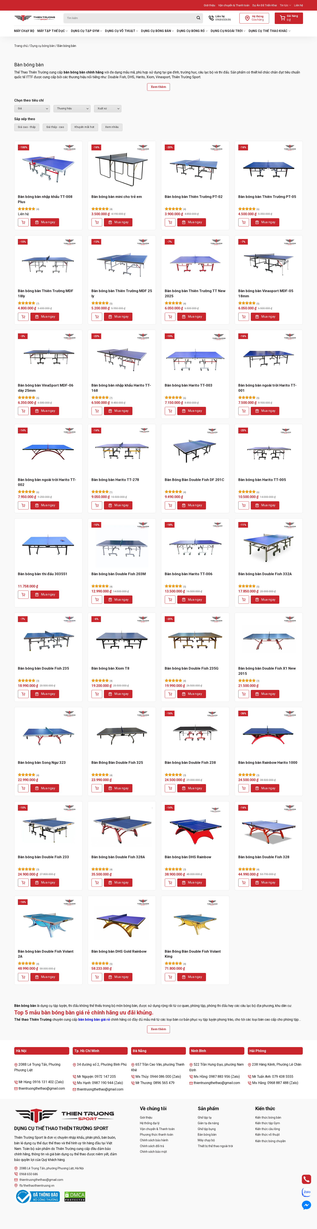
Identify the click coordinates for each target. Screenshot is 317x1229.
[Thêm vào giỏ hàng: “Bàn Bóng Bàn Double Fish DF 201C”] (170, 505)
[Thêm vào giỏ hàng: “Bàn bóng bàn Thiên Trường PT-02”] (170, 222)
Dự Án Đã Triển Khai (265, 5)
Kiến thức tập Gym (267, 1123)
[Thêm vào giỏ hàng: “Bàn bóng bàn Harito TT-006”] (170, 599)
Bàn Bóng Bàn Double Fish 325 (117, 762)
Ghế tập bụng (207, 1129)
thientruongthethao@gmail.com (41, 1179)
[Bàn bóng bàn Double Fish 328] (268, 828)
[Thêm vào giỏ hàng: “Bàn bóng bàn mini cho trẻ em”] (96, 222)
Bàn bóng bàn (207, 1134)
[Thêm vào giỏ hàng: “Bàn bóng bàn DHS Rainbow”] (170, 883)
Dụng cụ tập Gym (85, 31)
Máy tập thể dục (51, 31)
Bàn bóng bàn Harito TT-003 (188, 385)
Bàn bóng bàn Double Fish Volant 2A (46, 954)
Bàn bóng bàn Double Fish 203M (118, 574)
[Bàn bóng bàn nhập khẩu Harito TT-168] (121, 356)
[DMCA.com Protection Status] (75, 1196)
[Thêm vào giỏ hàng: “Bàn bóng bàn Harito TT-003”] (170, 411)
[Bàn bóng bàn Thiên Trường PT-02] (195, 167)
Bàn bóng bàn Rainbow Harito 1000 (267, 762)
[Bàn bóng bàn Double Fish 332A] (268, 545)
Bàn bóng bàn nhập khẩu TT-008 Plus (45, 199)
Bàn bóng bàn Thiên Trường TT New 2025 (195, 293)
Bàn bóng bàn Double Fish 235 (43, 668)
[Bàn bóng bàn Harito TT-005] (268, 450)
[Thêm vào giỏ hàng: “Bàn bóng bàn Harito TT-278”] (96, 505)
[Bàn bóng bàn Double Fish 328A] (121, 828)
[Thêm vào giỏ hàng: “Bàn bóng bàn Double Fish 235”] (23, 694)
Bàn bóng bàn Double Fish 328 (263, 857)
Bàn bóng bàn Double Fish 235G (191, 668)
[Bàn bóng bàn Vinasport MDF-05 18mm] (268, 262)
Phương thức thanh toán (156, 1134)
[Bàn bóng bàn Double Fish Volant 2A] (48, 922)
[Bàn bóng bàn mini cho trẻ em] (121, 167)
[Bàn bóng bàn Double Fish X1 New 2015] (268, 639)
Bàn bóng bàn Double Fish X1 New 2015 (267, 671)
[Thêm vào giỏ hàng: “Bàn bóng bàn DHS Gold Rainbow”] (96, 977)
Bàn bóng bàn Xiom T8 (110, 668)
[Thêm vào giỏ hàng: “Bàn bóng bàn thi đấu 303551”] (23, 595)
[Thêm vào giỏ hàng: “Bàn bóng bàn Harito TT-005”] (243, 505)
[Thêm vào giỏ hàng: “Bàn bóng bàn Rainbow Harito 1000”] (243, 788)
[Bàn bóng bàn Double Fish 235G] (195, 639)
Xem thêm (158, 87)
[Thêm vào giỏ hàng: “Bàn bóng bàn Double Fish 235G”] (170, 694)
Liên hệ (298, 5)
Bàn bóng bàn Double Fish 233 (43, 857)
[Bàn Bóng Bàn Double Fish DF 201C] (195, 450)
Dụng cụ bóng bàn (156, 31)
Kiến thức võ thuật (267, 1134)
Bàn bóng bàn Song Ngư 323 (42, 762)
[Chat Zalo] (302, 1192)
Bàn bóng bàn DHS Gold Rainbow (118, 951)
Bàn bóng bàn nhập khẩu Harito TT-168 (121, 388)
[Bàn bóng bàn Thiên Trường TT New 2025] (195, 262)
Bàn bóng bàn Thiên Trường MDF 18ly (45, 293)
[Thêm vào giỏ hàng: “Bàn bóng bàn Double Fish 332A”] (243, 599)
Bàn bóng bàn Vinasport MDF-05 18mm (265, 293)
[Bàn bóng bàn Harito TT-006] (195, 545)
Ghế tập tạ (205, 1117)
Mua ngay (48, 222)
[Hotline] (302, 1179)
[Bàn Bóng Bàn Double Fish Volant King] (195, 922)
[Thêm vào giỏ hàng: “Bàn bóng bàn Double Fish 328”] (243, 883)
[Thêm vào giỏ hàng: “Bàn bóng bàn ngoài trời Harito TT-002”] (23, 505)
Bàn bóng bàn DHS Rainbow (188, 857)
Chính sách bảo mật (153, 1151)
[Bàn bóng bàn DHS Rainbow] (195, 828)
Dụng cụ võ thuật (120, 31)
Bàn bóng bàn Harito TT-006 (188, 574)
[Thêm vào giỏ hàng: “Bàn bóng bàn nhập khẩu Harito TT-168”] (96, 411)
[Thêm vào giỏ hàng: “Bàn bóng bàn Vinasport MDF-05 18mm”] (243, 317)
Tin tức (284, 5)
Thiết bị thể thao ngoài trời (215, 1146)
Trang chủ (21, 46)
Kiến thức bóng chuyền (270, 1141)
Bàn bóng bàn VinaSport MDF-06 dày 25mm (45, 388)
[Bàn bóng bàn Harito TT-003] (195, 356)
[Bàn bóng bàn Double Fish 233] (48, 828)
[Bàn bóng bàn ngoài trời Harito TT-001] (268, 356)
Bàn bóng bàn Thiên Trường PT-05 (267, 196)
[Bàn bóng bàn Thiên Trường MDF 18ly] (48, 262)
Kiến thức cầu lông (267, 1129)
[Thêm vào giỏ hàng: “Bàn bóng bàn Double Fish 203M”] (96, 599)
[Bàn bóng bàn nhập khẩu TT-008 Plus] (48, 167)
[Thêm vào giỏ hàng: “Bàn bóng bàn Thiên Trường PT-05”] (243, 222)
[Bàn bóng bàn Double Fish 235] (48, 639)
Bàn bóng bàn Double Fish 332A (265, 574)
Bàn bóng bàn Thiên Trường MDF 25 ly (121, 293)
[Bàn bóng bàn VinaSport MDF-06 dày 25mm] (48, 356)
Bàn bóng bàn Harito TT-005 (262, 480)
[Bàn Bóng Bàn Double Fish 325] (121, 733)
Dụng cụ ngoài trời (227, 31)
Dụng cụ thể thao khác (268, 31)
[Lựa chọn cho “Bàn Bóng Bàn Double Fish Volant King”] (170, 977)
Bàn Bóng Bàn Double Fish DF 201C (194, 480)
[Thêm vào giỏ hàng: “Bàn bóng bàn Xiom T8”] (96, 694)
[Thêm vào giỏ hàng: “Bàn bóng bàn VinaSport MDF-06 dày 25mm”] (23, 411)
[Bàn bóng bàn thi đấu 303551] (48, 545)
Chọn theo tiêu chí (29, 100)
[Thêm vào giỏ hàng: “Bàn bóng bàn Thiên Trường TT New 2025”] (170, 317)
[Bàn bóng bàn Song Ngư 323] (48, 733)
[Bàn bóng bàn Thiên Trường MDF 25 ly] (121, 262)
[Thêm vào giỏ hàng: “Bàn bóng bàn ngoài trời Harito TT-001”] (243, 411)
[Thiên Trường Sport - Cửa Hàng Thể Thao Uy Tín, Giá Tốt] (35, 18)
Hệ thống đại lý (150, 1123)
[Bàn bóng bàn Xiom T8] (121, 639)
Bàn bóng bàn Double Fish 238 (190, 762)
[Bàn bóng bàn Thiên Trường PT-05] (268, 167)
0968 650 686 (28, 1174)
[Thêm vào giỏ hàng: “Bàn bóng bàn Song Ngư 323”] (23, 788)
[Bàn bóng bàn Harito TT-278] (121, 450)
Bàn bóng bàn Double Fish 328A (118, 857)
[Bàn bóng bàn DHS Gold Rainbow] (121, 922)
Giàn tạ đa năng (208, 1123)
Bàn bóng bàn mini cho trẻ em (116, 196)
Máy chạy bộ (24, 31)
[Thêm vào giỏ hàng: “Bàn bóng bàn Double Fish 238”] (170, 788)
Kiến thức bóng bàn (268, 1117)
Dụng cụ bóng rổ (191, 31)
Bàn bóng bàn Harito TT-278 (115, 480)
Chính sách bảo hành (154, 1140)
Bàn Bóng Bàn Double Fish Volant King (193, 954)
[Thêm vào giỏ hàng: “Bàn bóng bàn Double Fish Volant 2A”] (23, 977)
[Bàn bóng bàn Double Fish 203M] (121, 545)
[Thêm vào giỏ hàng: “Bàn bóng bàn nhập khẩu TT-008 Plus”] (23, 222)
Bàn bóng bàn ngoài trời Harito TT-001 (267, 388)
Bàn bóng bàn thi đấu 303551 (42, 574)
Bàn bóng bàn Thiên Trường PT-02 (194, 196)
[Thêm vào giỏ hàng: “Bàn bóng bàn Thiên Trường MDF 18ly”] (23, 317)
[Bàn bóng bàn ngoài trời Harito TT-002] (48, 450)
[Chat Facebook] (302, 1205)
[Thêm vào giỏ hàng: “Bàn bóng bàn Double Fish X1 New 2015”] (243, 694)
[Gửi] (198, 18)
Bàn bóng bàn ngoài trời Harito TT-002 (47, 482)
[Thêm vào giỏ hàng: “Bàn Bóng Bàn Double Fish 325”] (96, 788)
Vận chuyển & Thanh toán (234, 5)
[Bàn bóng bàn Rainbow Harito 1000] (268, 733)
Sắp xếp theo (24, 119)
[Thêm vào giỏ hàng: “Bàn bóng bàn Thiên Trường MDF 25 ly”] (96, 317)
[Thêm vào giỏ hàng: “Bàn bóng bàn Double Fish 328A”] (96, 883)
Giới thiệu (209, 5)
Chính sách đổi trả (152, 1146)
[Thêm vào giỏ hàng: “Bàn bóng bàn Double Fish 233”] (23, 883)
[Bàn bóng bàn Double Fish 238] (195, 733)
